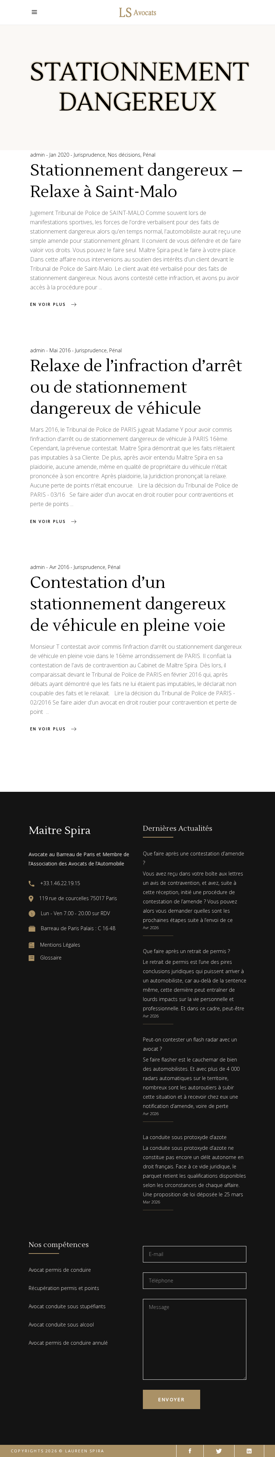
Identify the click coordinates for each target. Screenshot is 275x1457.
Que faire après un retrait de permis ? (186, 951)
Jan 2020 (60, 154)
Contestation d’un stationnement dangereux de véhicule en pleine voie (128, 604)
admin (38, 154)
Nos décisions (124, 154)
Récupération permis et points (64, 1288)
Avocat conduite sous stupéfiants (67, 1306)
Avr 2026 (151, 927)
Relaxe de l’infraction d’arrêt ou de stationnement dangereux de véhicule (136, 388)
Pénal (149, 154)
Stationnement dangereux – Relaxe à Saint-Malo (136, 181)
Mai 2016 (60, 350)
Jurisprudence (89, 154)
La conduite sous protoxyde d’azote (185, 1137)
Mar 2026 (151, 1202)
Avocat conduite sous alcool (61, 1324)
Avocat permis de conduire (60, 1269)
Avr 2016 (60, 567)
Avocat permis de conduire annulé (68, 1342)
